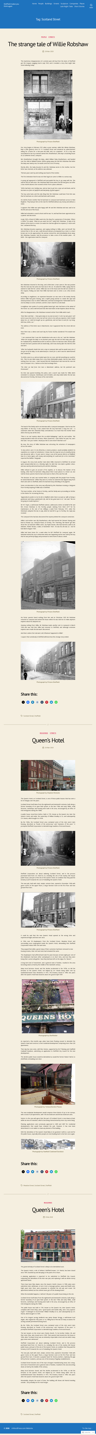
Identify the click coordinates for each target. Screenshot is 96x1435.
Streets (56, 4)
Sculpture (64, 4)
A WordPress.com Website (22, 1428)
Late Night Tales (66, 6)
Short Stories (79, 6)
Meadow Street (28, 1185)
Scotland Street (28, 716)
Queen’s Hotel (48, 740)
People (41, 4)
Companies (74, 4)
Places (82, 4)
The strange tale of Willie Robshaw (48, 44)
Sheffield (37, 716)
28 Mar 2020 (49, 51)
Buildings (48, 4)
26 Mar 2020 (49, 748)
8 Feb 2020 (49, 1217)
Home (34, 4)
